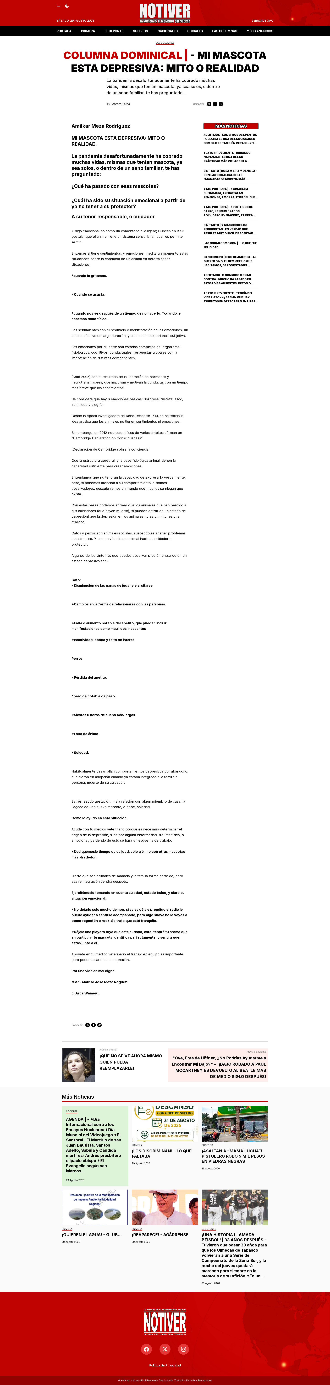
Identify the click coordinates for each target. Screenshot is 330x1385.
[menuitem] (165, 1365)
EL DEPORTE (113, 31)
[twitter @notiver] (165, 1349)
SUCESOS (140, 31)
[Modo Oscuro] (67, 5)
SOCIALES (195, 31)
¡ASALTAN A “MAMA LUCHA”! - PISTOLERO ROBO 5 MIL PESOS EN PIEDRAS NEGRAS (233, 1156)
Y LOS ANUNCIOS (260, 31)
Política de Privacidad (165, 1365)
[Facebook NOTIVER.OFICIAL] (146, 1349)
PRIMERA (88, 31)
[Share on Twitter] (209, 104)
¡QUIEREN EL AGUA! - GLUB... (92, 1234)
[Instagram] (183, 1349)
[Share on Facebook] (215, 104)
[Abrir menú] (59, 5)
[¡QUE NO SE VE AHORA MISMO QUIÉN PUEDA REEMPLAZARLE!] (78, 1065)
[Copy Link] (220, 104)
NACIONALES (167, 31)
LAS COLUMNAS (224, 31)
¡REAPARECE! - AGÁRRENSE (160, 1234)
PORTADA (64, 31)
